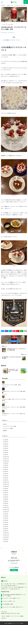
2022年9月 (5, 539)
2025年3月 (5, 475)
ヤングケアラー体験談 (8, 428)
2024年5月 (5, 497)
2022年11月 (6, 535)
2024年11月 (6, 484)
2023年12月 (6, 507)
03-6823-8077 (15, 560)
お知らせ (5, 424)
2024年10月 (6, 486)
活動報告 (5, 430)
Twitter (13, 341)
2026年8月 (5, 439)
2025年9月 (5, 463)
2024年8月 (5, 490)
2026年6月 (5, 444)
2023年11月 (6, 509)
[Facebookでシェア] (6, 331)
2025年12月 (6, 456)
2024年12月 (6, 482)
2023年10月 (6, 511)
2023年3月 (5, 526)
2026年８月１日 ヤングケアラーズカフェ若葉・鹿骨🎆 (13, 392)
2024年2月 (5, 503)
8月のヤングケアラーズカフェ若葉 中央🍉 (11, 384)
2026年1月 (5, 454)
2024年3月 (5, 501)
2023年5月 (5, 522)
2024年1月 (5, 505)
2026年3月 (5, 450)
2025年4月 (5, 473)
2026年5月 (5, 446)
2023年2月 (5, 528)
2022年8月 (5, 541)
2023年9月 (5, 514)
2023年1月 (5, 530)
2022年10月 (6, 537)
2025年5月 (5, 471)
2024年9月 (5, 488)
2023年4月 (5, 524)
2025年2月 (5, 478)
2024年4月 (5, 499)
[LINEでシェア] (21, 331)
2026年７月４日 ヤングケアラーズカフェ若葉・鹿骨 (13, 407)
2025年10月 (6, 461)
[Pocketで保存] (14, 331)
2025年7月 (5, 467)
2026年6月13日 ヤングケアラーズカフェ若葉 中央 (13, 413)
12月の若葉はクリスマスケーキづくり (11, 40)
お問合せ (14, 570)
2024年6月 (5, 494)
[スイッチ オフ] (25, 2)
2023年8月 (5, 516)
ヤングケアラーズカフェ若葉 (7, 24)
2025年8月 (5, 465)
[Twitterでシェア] (2, 331)
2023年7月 (5, 518)
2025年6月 (5, 469)
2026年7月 (5, 442)
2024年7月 (5, 492)
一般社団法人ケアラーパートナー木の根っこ (16, 623)
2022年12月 (6, 533)
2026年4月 (5, 448)
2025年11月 (6, 458)
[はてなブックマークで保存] (10, 331)
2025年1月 (5, 480)
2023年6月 (5, 520)
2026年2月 (5, 452)
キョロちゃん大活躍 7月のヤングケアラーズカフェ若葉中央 (13, 400)
